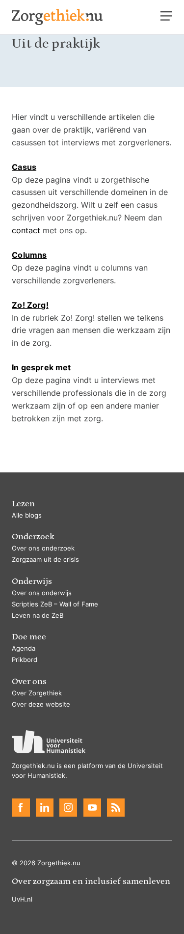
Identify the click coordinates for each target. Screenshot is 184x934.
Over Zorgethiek (37, 693)
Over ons (29, 681)
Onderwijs (32, 581)
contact (26, 230)
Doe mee (29, 637)
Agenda (23, 648)
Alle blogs (27, 515)
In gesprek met (41, 367)
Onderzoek (33, 536)
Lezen (23, 503)
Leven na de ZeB (37, 615)
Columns (29, 255)
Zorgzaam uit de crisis (45, 559)
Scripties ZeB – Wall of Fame (55, 604)
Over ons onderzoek (43, 548)
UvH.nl (22, 899)
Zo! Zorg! (30, 305)
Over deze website (41, 704)
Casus (24, 167)
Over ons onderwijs (42, 593)
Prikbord (24, 659)
